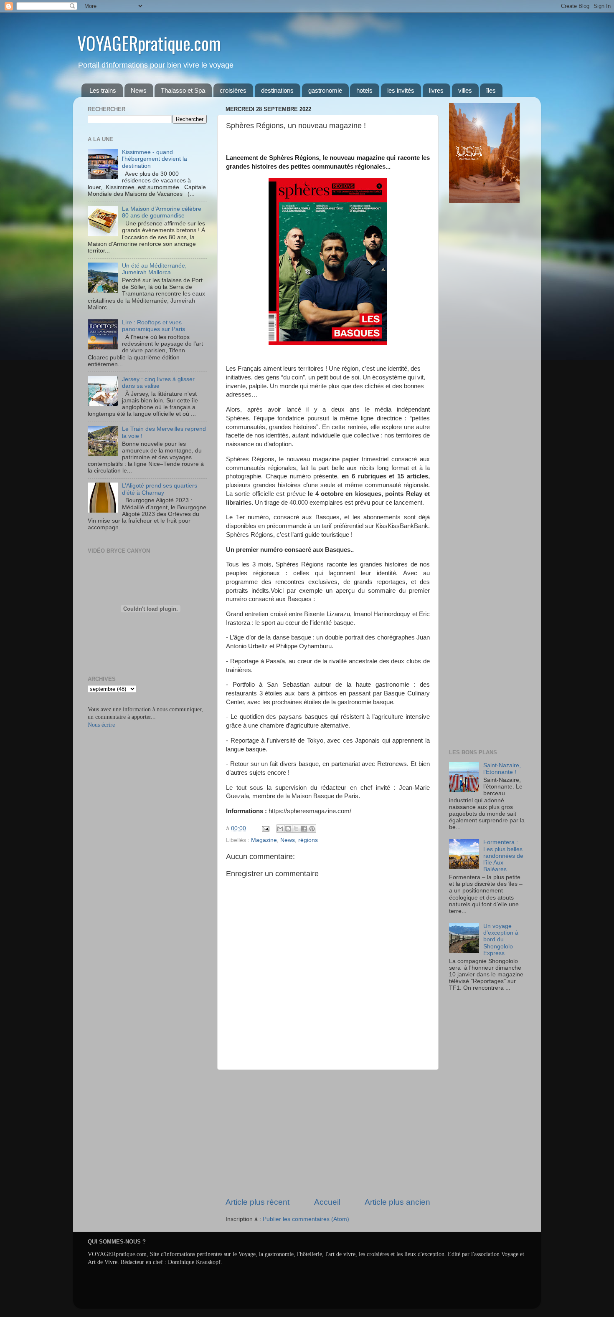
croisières (233, 90)
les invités (400, 90)
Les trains (102, 90)
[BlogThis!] (288, 828)
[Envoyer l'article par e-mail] (265, 828)
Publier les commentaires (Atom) (306, 1219)
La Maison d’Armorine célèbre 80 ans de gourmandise (161, 212)
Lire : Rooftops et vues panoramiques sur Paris (153, 325)
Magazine (264, 840)
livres (436, 90)
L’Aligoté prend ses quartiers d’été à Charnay (159, 489)
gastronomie (325, 90)
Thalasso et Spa (183, 90)
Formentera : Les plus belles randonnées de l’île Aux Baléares (503, 855)
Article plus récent (257, 1202)
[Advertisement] (328, 1133)
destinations (277, 90)
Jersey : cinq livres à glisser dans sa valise (158, 382)
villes (465, 90)
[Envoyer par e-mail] (280, 828)
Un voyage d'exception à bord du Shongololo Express (500, 939)
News (139, 90)
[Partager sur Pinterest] (312, 828)
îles (491, 90)
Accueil (327, 1202)
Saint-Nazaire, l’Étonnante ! (502, 768)
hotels (364, 90)
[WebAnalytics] (465, 1012)
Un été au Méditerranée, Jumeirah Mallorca (154, 269)
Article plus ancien (397, 1202)
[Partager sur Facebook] (304, 828)
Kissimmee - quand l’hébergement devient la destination (154, 159)
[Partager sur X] (296, 828)
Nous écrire (101, 725)
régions (308, 840)
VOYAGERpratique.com (149, 43)
